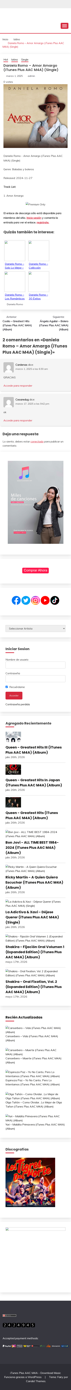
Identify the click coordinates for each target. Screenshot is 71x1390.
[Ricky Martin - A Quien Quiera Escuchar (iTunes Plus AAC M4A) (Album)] (35, 869)
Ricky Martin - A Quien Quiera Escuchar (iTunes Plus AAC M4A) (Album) (34, 882)
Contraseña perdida (18, 704)
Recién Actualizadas (24, 1017)
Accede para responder (17, 385)
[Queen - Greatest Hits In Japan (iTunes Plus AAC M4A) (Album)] (35, 770)
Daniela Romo (15, 304)
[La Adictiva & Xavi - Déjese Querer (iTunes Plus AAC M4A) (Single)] (35, 904)
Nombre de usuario (17, 659)
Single (24, 59)
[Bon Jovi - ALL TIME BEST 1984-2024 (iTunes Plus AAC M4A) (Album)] (35, 834)
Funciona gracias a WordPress (23, 1377)
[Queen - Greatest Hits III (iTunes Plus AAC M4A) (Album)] (35, 737)
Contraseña (13, 673)
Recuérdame (17, 687)
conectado (37, 441)
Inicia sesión (34, 217)
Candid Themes (35, 1381)
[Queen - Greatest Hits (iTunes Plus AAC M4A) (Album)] (35, 802)
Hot (5, 59)
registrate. (43, 222)
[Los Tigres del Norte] (30, 1206)
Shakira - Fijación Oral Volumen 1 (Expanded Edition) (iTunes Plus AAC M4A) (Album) (35, 952)
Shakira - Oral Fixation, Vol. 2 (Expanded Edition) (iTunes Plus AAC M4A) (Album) (34, 986)
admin (31, 75)
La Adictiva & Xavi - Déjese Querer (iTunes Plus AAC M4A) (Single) (32, 917)
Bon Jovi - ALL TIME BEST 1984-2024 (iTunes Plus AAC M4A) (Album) (32, 847)
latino (14, 59)
